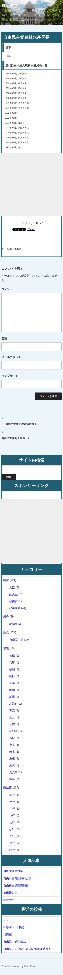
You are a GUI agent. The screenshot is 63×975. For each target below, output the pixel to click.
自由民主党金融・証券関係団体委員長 (27, 948)
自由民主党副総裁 (14, 941)
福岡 (12, 669)
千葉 (12, 683)
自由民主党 (11, 249)
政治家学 (9, 5)
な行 (12, 822)
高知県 (13, 731)
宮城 (12, 737)
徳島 (12, 655)
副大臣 (13, 594)
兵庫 (12, 662)
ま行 (12, 836)
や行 (12, 842)
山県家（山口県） (14, 927)
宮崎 (12, 779)
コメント (7, 289)
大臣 (12, 587)
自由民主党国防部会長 (17, 878)
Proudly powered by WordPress (18, 966)
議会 (6, 616)
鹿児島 (13, 772)
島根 (12, 758)
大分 (12, 717)
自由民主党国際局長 (16, 885)
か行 (12, 801)
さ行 (12, 808)
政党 (19, 249)
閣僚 (6, 580)
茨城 (12, 724)
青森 (12, 710)
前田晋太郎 (10, 892)
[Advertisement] (31, 184)
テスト (7, 920)
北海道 (13, 703)
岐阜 (12, 751)
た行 (12, 815)
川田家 (7, 934)
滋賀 (12, 765)
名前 (4, 338)
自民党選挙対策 (13, 871)
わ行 (12, 849)
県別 (6, 648)
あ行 (12, 794)
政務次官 (14, 608)
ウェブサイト (9, 375)
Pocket (31, 229)
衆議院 (13, 623)
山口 (12, 676)
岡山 (12, 689)
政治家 (7, 787)
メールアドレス (11, 357)
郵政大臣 (9, 899)
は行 (12, 829)
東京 (12, 744)
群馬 (12, 696)
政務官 (13, 601)
